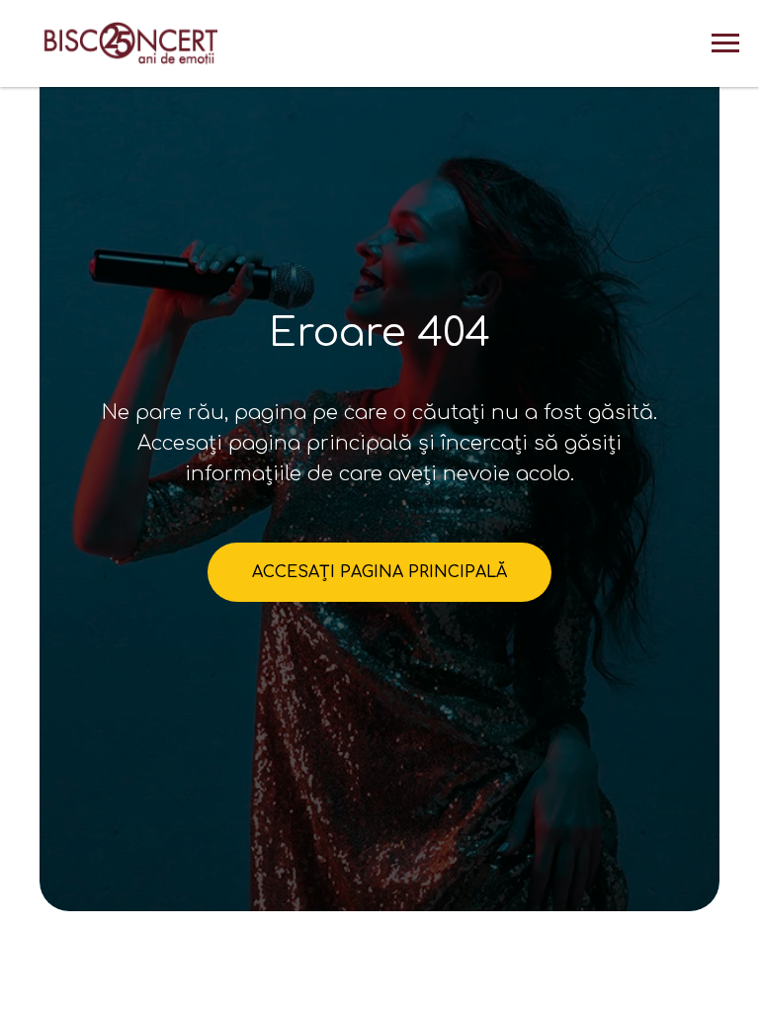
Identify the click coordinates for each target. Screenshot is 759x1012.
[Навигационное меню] (725, 43)
